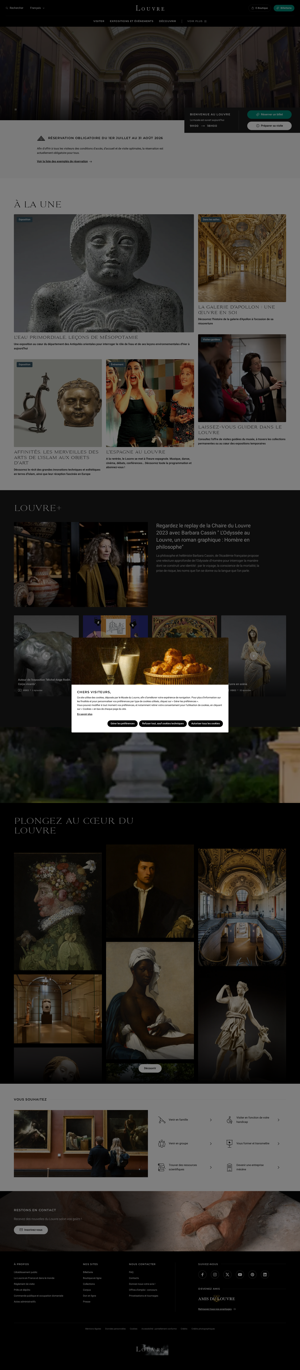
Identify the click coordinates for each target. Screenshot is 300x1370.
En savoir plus (84, 714)
